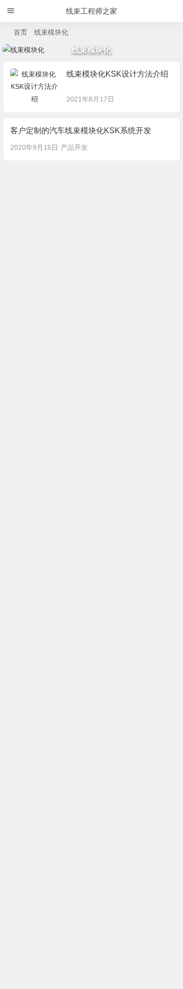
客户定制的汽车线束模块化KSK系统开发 (80, 130)
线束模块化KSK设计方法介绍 (117, 74)
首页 (20, 32)
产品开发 (74, 147)
